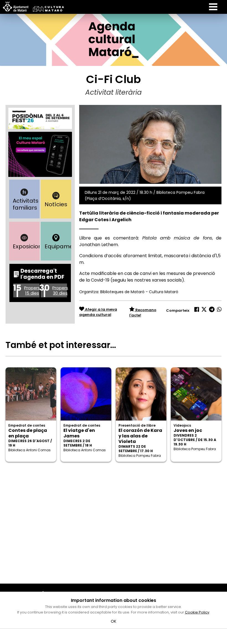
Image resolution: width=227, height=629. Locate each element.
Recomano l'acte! (142, 312)
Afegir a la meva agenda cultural (98, 312)
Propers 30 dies (60, 290)
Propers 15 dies (32, 290)
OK (114, 621)
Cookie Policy (197, 612)
